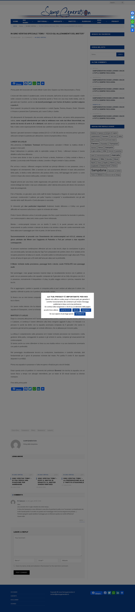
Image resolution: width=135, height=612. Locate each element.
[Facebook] (132, 13)
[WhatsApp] (132, 21)
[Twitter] (132, 17)
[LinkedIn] (132, 26)
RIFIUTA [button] (76, 310)
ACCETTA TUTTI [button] (65, 310)
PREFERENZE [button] (86, 310)
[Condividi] (132, 30)
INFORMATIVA (80, 314)
